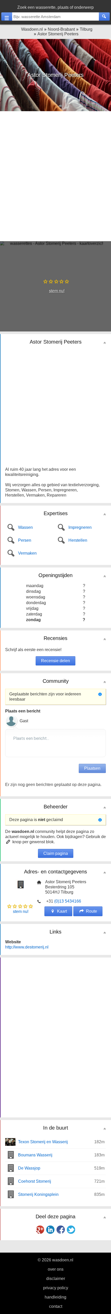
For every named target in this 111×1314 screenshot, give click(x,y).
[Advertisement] (55, 175)
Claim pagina (55, 853)
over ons (56, 1269)
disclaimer (55, 1278)
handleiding (55, 1297)
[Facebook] (61, 1230)
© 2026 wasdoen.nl (55, 1260)
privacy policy (55, 1288)
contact (55, 1306)
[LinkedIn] (50, 1230)
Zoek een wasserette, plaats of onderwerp (55, 7)
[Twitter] (71, 1230)
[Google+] (40, 1230)
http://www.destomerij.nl (27, 947)
